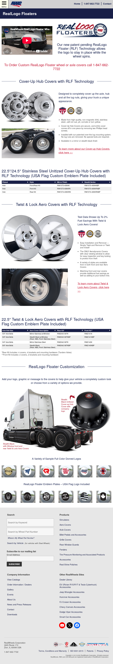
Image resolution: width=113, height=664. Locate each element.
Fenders (63, 549)
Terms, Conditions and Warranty (53, 651)
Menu (4, 7)
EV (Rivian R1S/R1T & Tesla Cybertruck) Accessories (78, 585)
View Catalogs (13, 579)
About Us (11, 599)
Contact (107, 3)
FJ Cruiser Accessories (70, 601)
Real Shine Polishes (69, 564)
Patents (90, 651)
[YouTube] (62, 625)
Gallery (10, 589)
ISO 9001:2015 (76, 651)
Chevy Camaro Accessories (72, 606)
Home (77, 3)
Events (10, 594)
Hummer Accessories (69, 596)
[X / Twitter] (70, 625)
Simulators (64, 519)
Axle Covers (65, 529)
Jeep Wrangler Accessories (72, 591)
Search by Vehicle (28, 543)
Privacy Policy (103, 651)
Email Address (13, 554)
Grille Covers (65, 539)
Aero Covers (65, 524)
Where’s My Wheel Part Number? (21, 538)
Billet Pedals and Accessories (73, 534)
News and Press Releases (19, 604)
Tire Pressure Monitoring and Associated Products (82, 554)
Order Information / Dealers (19, 584)
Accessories (65, 559)
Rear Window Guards (69, 544)
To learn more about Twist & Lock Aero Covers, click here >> (93, 287)
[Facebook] (77, 625)
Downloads (12, 614)
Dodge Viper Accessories (71, 611)
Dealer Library (66, 579)
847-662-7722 (91, 3)
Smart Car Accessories (70, 616)
